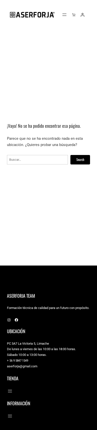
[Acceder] (82, 14)
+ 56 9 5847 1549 (17, 360)
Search (80, 159)
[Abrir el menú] (64, 15)
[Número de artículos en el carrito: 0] (74, 14)
